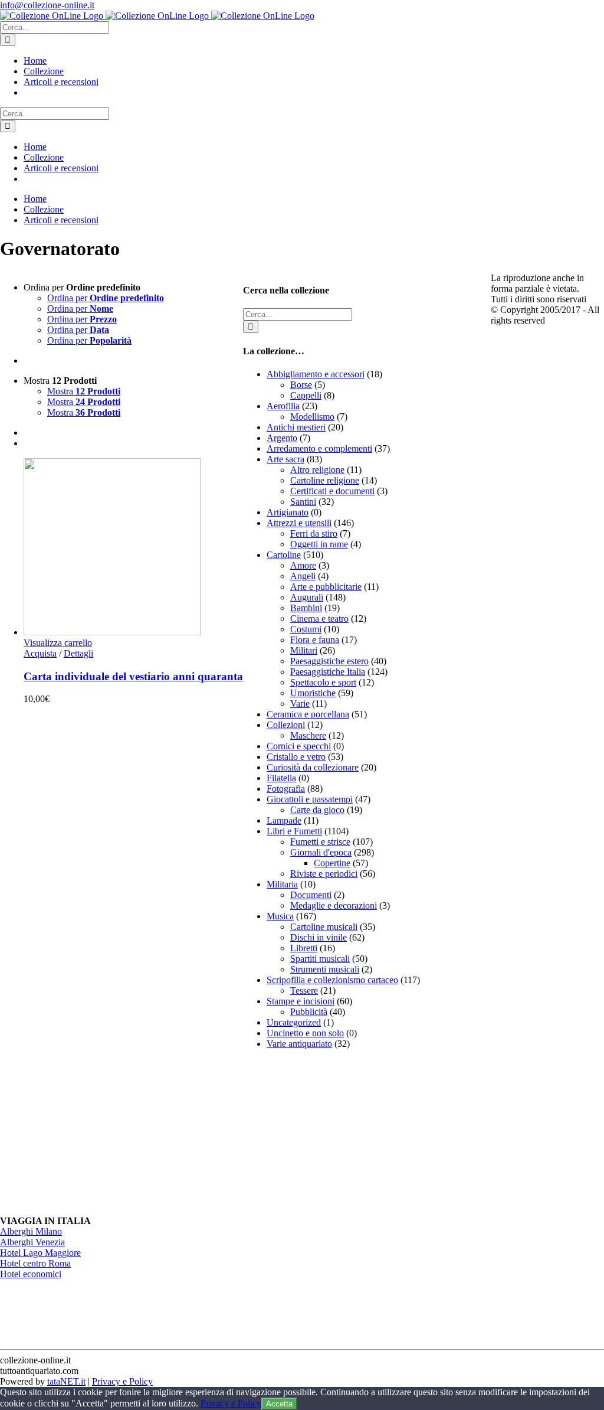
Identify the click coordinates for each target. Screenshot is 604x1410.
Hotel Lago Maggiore (40, 1253)
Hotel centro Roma (35, 1263)
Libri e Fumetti (294, 831)
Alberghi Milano (31, 1231)
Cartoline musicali (323, 927)
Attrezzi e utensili (299, 523)
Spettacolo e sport (323, 682)
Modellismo (312, 417)
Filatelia (281, 778)
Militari (303, 650)
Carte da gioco (317, 810)
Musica (280, 916)
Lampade (284, 820)
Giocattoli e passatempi (310, 799)
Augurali (306, 597)
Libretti (303, 948)
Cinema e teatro (319, 618)
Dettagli (78, 653)
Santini (303, 502)
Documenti (310, 895)
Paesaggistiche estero (329, 661)
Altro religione (317, 470)
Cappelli (305, 395)
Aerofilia (283, 406)
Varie (300, 704)
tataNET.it (66, 1381)
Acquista (40, 653)
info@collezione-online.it (47, 5)
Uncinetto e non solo (305, 1033)
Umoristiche (313, 693)
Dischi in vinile (318, 937)
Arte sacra (285, 459)
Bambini (306, 608)
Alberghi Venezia (32, 1242)
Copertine (332, 863)
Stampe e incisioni (300, 1001)
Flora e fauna (314, 640)
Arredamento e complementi (319, 448)
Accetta (279, 1403)
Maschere (308, 735)
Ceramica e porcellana (308, 714)
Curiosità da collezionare (313, 767)
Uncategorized (294, 1022)
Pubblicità (308, 1012)
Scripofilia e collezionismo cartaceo (332, 980)
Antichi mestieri (296, 427)
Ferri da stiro (313, 533)
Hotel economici (30, 1274)
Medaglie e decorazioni (333, 905)
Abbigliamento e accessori (316, 374)
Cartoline (284, 555)
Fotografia (286, 789)
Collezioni (286, 725)
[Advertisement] (331, 1132)
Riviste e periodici (323, 874)
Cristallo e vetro (296, 757)
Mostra (83, 391)
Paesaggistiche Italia (327, 672)
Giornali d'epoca (321, 852)
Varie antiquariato (299, 1044)
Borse (301, 385)
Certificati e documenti (332, 491)
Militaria (282, 884)
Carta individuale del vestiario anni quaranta (133, 676)
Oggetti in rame (319, 544)
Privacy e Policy (122, 1381)
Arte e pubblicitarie (326, 587)
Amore (303, 565)
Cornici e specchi (299, 746)
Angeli (303, 576)
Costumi (305, 629)
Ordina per (105, 298)
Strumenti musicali (324, 969)
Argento (282, 438)
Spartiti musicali (320, 959)
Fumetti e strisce (320, 842)
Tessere (304, 990)
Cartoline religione (324, 480)
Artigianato (287, 512)
